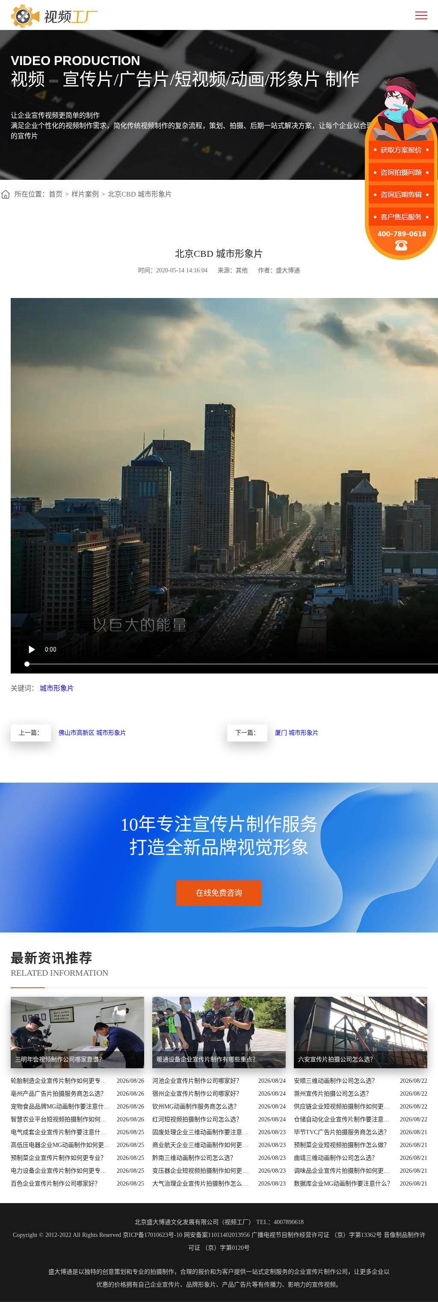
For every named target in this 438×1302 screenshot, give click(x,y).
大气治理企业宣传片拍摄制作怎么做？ (203, 1183)
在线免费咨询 (219, 893)
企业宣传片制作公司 (321, 1272)
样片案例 (85, 194)
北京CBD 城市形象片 (140, 194)
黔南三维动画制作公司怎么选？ (194, 1158)
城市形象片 (57, 688)
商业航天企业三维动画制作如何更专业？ (203, 1145)
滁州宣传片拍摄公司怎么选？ (333, 1093)
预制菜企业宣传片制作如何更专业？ (59, 1158)
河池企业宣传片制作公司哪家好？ (197, 1081)
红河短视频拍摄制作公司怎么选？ (197, 1119)
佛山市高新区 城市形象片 (92, 733)
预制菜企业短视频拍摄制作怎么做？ (342, 1145)
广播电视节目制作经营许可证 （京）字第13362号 (317, 1235)
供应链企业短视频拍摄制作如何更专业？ (345, 1106)
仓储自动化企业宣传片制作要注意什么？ (345, 1119)
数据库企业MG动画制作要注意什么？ (343, 1183)
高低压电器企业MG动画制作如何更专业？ (61, 1145)
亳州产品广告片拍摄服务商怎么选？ (59, 1093)
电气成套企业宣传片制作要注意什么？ (61, 1132)
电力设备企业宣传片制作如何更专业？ (61, 1171)
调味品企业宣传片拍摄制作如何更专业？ (345, 1171)
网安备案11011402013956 (217, 1235)
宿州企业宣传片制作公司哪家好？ (197, 1093)
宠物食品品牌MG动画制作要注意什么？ (61, 1106)
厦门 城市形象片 (297, 733)
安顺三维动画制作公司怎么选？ (336, 1081)
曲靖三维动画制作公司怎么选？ (336, 1158)
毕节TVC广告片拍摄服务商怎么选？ (342, 1132)
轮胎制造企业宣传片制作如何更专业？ (61, 1081)
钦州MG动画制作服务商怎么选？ (196, 1106)
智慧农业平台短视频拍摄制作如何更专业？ (61, 1119)
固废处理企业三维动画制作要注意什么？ (203, 1132)
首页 (55, 194)
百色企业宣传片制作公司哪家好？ (56, 1183)
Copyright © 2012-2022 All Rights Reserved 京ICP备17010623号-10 (97, 1235)
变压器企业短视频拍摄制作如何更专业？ (203, 1171)
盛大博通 (60, 1272)
